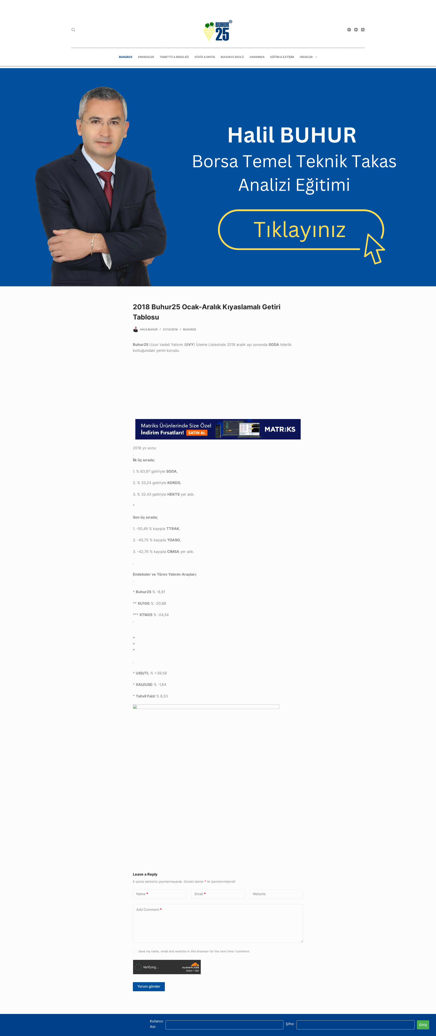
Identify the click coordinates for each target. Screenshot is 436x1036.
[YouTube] (356, 29)
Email (200, 894)
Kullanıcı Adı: (156, 1024)
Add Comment (149, 909)
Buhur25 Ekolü (232, 57)
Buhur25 (125, 57)
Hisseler (306, 57)
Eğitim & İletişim (282, 57)
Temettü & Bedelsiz (174, 57)
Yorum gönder (148, 986)
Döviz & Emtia (205, 57)
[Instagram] (349, 29)
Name (142, 894)
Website (259, 894)
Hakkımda (257, 57)
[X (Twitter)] (362, 29)
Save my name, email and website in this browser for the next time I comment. (194, 951)
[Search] (73, 29)
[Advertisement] (218, 387)
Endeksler (146, 57)
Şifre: (290, 1024)
